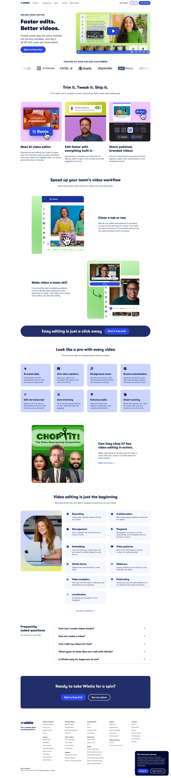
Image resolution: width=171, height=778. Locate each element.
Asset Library (90, 733)
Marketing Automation (71, 730)
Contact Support (113, 736)
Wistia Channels (47, 751)
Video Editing (68, 742)
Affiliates (133, 741)
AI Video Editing (69, 745)
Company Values (136, 733)
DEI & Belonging (135, 736)
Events (89, 727)
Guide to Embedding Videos (94, 760)
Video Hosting (46, 739)
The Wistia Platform (48, 724)
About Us (133, 724)
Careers (133, 730)
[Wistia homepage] (25, 3)
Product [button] (35, 3)
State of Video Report (93, 749)
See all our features (84, 611)
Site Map (41, 770)
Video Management (48, 748)
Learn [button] (56, 3)
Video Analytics (47, 760)
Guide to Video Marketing (94, 763)
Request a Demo (47, 730)
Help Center (112, 724)
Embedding (46, 742)
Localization (46, 754)
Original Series (91, 742)
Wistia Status (112, 733)
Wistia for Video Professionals (73, 760)
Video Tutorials (91, 739)
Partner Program (135, 739)
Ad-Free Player (47, 745)
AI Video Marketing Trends (94, 752)
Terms (53, 770)
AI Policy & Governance (115, 745)
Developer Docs (113, 727)
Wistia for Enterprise (70, 758)
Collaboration (68, 748)
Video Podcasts (47, 757)
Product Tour (46, 727)
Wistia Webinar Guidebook (94, 755)
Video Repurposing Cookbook (95, 758)
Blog (88, 724)
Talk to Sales (123, 3)
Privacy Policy (141, 765)
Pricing (64, 3)
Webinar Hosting (69, 724)
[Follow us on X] (134, 770)
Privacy (46, 770)
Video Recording (69, 739)
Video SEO (68, 733)
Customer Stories (92, 730)
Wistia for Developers (71, 755)
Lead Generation (69, 727)
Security (111, 742)
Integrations (46, 3)
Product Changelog (114, 730)
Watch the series (105, 463)
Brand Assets (135, 727)
